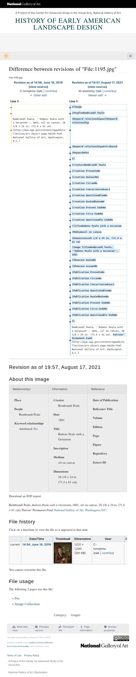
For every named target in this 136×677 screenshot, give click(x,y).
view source (38, 86)
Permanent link (66, 628)
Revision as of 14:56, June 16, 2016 (38, 82)
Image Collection (27, 604)
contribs (50, 91)
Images (75, 615)
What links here (20, 628)
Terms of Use (14, 655)
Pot (36, 429)
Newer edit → (97, 95)
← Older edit (38, 95)
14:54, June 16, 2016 (36, 544)
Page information (86, 628)
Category (60, 615)
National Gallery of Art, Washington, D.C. (80, 510)
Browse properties (110, 628)
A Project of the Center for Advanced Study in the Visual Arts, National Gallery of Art (68, 13)
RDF (29, 496)
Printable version (42, 628)
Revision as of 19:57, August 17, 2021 (97, 82)
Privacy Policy (31, 655)
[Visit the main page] (6, 56)
